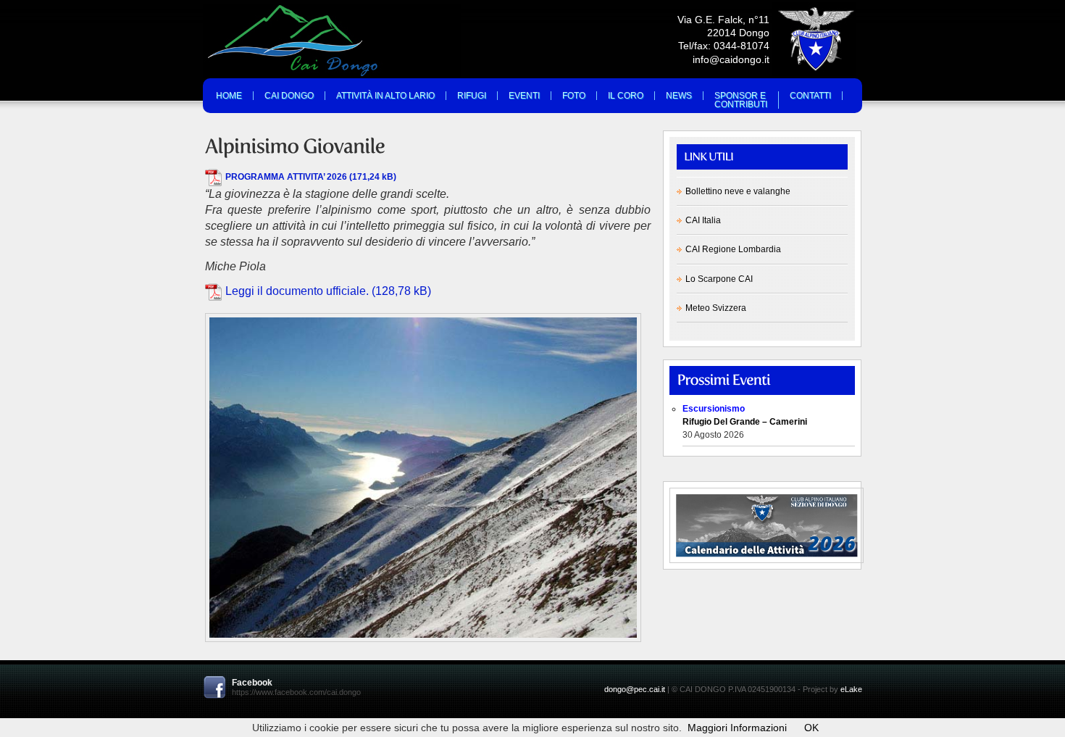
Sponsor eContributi (740, 100)
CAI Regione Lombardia (733, 249)
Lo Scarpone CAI (719, 279)
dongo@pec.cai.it (634, 689)
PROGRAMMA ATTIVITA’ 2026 (286, 177)
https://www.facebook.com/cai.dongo (296, 692)
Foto (573, 95)
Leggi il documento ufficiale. (297, 291)
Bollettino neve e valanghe (737, 191)
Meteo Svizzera (715, 308)
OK (811, 727)
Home (229, 95)
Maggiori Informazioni (737, 727)
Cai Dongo (289, 95)
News (679, 95)
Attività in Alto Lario (385, 95)
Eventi (524, 95)
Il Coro (625, 95)
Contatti (810, 95)
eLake (851, 689)
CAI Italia (703, 220)
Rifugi (471, 95)
